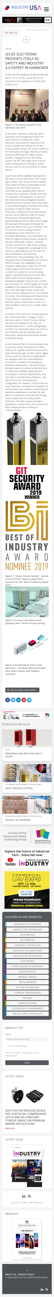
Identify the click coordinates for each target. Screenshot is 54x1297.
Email (8, 1034)
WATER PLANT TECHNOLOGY (27, 1013)
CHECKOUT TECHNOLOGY (28, 945)
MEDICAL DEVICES (27, 976)
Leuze (8, 48)
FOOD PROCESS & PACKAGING (27, 966)
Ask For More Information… (23, 689)
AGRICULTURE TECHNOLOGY (27, 929)
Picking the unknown (17, 819)
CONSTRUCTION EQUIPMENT (27, 950)
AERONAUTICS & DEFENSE (27, 924)
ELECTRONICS (28, 961)
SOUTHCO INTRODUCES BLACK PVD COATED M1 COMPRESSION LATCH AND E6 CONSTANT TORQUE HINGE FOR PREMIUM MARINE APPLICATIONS (25, 1117)
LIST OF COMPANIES (15, 1280)
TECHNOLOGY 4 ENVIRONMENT (28, 1008)
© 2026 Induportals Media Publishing (26, 1277)
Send (27, 1062)
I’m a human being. (18, 1046)
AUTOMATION (27, 934)
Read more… (10, 1128)
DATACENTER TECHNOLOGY (27, 955)
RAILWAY (27, 997)
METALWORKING (27, 982)
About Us (10, 1274)
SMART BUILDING (28, 1003)
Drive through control (19, 788)
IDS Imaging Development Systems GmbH (23, 784)
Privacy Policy (26, 1274)
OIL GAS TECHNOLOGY (27, 987)
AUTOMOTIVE (27, 940)
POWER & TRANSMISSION (28, 992)
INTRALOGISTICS (27, 971)
